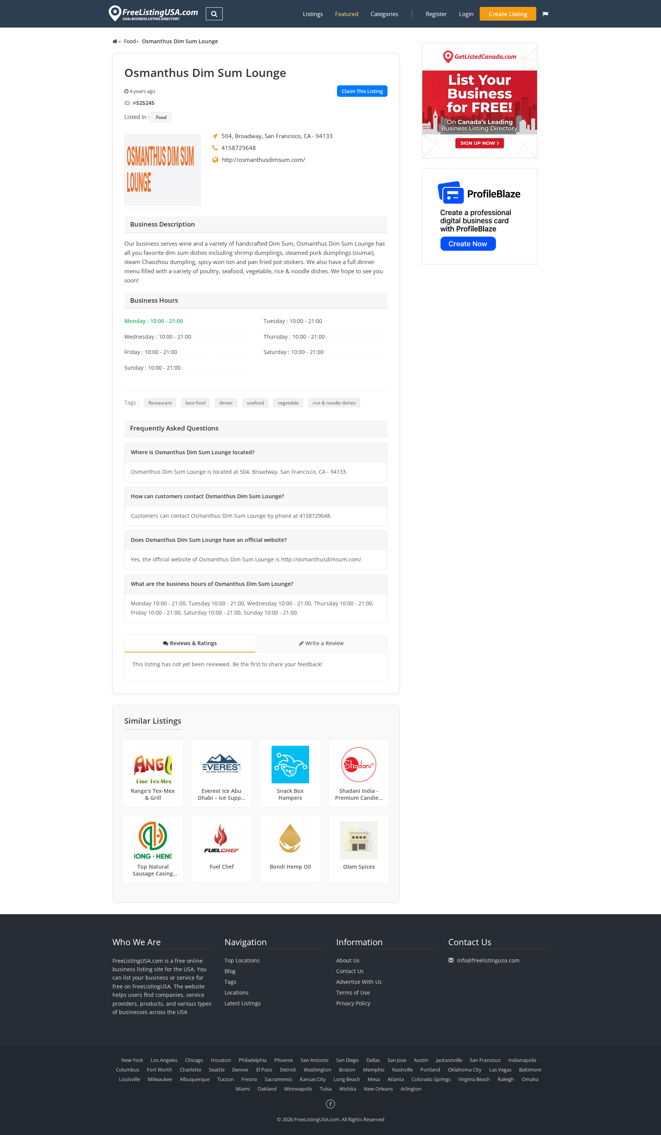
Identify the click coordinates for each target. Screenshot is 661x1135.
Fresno (249, 1079)
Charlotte (190, 1069)
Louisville (129, 1079)
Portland (430, 1069)
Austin (421, 1060)
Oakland (267, 1088)
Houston (221, 1060)
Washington (317, 1069)
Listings (313, 14)
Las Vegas (500, 1069)
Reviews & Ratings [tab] (192, 643)
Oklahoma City (465, 1069)
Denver (240, 1069)
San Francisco (485, 1060)
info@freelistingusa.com (488, 960)
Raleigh (506, 1079)
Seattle (217, 1069)
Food (130, 41)
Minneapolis (298, 1088)
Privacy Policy (353, 1003)
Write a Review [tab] (324, 643)
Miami (243, 1088)
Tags (230, 981)
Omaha (530, 1079)
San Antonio (315, 1060)
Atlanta (395, 1079)
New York (132, 1060)
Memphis (373, 1069)
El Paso (264, 1069)
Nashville (402, 1069)
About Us (348, 960)
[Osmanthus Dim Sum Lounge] (162, 169)
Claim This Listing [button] (362, 91)
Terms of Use (353, 992)
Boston (347, 1069)
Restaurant (160, 403)
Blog (230, 971)
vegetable (288, 403)
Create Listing (508, 14)
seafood (255, 403)
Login (466, 14)
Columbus (127, 1069)
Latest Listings (243, 1003)
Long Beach (347, 1079)
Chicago (194, 1060)
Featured (346, 14)
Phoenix (283, 1060)
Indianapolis (522, 1060)
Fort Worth (159, 1069)
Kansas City (313, 1079)
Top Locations (242, 960)
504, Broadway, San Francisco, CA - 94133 (277, 136)
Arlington (411, 1088)
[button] (545, 14)
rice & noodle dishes (334, 403)
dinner (226, 403)
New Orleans (378, 1088)
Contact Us (350, 971)
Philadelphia (253, 1060)
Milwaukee (160, 1079)
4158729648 (238, 148)
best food (195, 403)
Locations (237, 992)
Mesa (374, 1079)
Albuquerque (195, 1079)
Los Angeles (164, 1060)
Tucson (225, 1079)
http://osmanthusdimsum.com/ (263, 159)
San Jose (396, 1060)
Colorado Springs (431, 1079)
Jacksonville (449, 1060)
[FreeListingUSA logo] (152, 13)
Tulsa (326, 1088)
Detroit (288, 1069)
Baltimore (530, 1069)
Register (436, 14)
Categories (384, 14)
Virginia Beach (474, 1079)
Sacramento (278, 1079)
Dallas (373, 1060)
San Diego (347, 1060)
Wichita (347, 1088)
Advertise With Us (359, 981)
